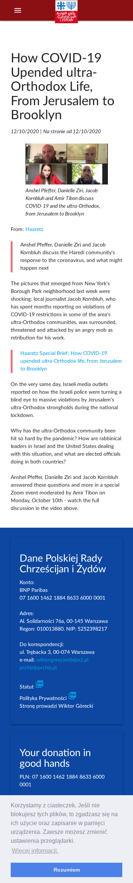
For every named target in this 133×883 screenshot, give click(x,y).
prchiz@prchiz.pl (38, 667)
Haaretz (34, 229)
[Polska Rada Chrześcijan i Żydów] (66, 15)
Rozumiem (67, 870)
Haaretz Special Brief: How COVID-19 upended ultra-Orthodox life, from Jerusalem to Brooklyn (71, 361)
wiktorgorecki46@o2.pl (62, 660)
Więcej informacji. (35, 851)
